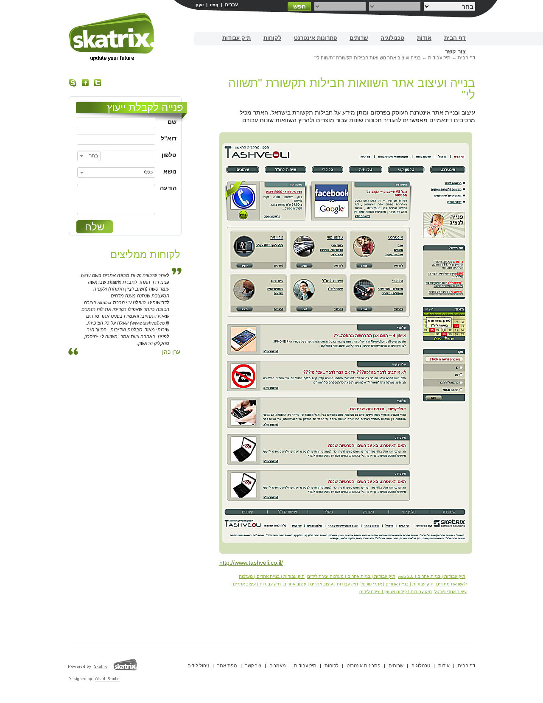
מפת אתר (227, 665)
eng (214, 4)
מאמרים (277, 665)
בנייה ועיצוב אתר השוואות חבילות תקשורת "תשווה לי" (351, 88)
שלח (95, 226)
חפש (299, 6)
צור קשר (455, 51)
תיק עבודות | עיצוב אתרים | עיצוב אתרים (320, 584)
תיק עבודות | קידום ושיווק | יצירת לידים (395, 591)
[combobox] (89, 156)
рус (200, 4)
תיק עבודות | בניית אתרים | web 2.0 (431, 576)
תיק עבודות (236, 38)
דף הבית (455, 38)
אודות (424, 38)
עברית (231, 4)
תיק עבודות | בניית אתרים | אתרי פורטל (397, 584)
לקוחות (272, 38)
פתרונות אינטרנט (315, 38)
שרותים (359, 38)
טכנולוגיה (392, 38)
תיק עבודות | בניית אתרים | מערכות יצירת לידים (351, 576)
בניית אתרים (112, 37)
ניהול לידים (198, 665)
